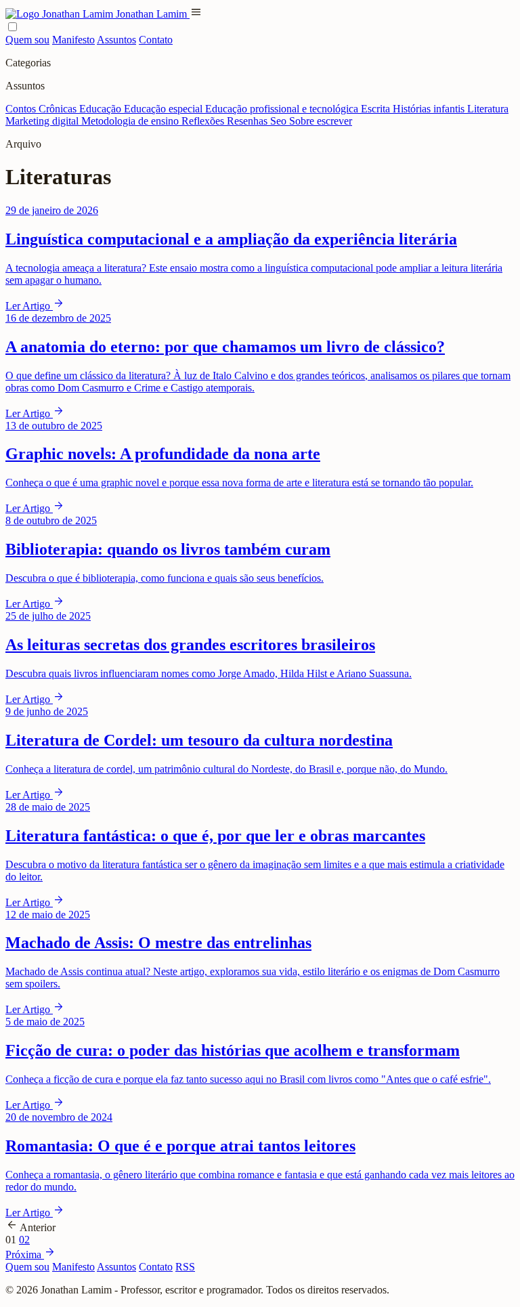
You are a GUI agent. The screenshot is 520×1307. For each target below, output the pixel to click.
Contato (156, 39)
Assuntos (116, 39)
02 (24, 1239)
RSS (185, 1266)
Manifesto (73, 39)
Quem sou (27, 39)
